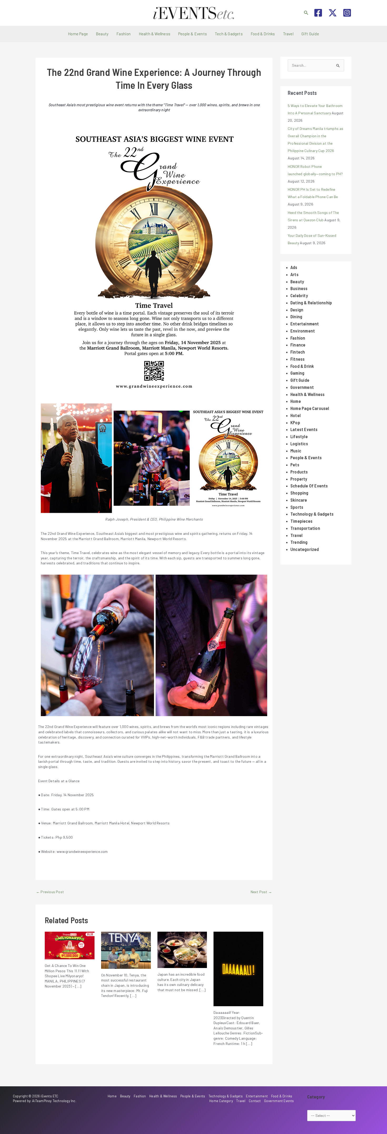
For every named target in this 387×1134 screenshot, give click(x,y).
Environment (302, 330)
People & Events (192, 33)
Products (299, 471)
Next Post (261, 891)
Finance (297, 344)
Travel (288, 33)
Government (302, 387)
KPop (295, 422)
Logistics (299, 443)
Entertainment (304, 323)
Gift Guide (310, 33)
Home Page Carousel (309, 408)
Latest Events (304, 429)
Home (295, 401)
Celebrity (299, 295)
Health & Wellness (154, 33)
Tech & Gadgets (229, 33)
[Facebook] (318, 12)
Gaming (297, 372)
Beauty (102, 33)
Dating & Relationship (311, 302)
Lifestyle (299, 436)
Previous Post (50, 891)
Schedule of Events (309, 485)
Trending (299, 542)
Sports (296, 507)
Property (298, 478)
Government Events (279, 1101)
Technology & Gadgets (312, 513)
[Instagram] (347, 12)
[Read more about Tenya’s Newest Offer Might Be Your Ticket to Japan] (126, 949)
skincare (298, 499)
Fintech (297, 351)
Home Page (78, 33)
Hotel (295, 415)
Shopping (299, 492)
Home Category (221, 1101)
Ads (293, 267)
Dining (296, 316)
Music (295, 450)
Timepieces (301, 521)
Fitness (297, 358)
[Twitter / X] (332, 12)
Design (296, 309)
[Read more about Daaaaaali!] (238, 968)
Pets (294, 464)
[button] (306, 12)
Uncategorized (304, 549)
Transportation (305, 528)
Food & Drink (302, 366)
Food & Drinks (263, 33)
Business (299, 288)
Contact (255, 1101)
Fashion (123, 33)
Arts (294, 274)
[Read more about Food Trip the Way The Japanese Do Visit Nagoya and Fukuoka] (182, 949)
